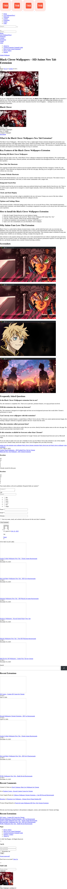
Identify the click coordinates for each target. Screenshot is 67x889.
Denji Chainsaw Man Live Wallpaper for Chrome (25, 787)
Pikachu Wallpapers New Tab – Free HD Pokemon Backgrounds (18, 638)
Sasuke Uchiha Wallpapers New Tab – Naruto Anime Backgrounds (18, 558)
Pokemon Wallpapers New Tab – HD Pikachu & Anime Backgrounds (19, 598)
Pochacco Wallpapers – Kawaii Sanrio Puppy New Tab (15, 618)
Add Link (3, 871)
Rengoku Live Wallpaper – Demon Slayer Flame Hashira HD (24, 799)
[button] (1, 70)
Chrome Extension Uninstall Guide (13, 47)
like (7, 497)
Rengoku (2, 799)
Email (2, 512)
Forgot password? (5, 856)
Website (2, 516)
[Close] (0, 862)
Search (2, 665)
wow (7, 503)
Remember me (6, 851)
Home (5, 14)
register (11, 68)
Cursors (5, 18)
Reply (5, 537)
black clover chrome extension (30, 445)
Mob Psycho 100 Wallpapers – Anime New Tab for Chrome (16, 658)
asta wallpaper (18, 445)
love (7, 499)
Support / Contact (8, 834)
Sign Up (15, 859)
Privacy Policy (7, 50)
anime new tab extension (7, 445)
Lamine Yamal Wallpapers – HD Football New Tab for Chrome (17, 450)
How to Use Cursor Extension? (12, 49)
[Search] (64, 668)
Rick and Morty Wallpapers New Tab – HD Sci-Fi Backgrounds (18, 578)
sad (7, 504)
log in (5, 68)
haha (7, 501)
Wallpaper (6, 17)
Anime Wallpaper (5, 55)
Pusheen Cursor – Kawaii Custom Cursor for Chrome (18, 791)
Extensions (6, 20)
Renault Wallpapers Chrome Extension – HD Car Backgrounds (17, 716)
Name (2, 509)
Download (3, 134)
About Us (6, 46)
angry (7, 506)
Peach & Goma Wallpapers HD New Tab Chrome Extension (32, 803)
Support (5, 52)
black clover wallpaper (57, 445)
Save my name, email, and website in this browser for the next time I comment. (23, 519)
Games (5, 21)
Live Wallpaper (9, 15)
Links (5, 23)
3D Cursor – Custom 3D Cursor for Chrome (12, 694)
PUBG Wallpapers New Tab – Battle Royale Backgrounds (16, 776)
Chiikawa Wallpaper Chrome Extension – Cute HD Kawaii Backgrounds (34, 795)
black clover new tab (45, 445)
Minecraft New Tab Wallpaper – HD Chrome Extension (15, 451)
